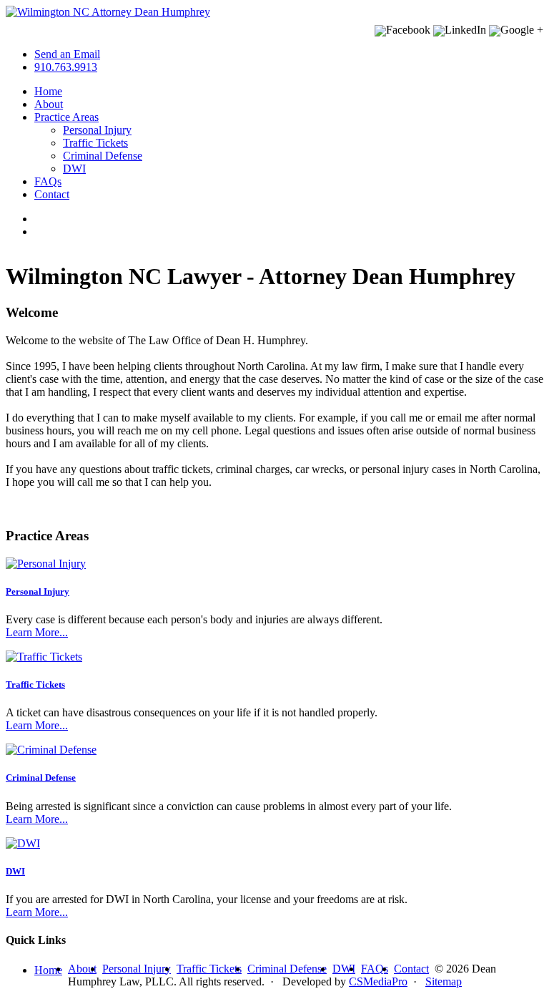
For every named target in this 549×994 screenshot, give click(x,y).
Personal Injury (97, 130)
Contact (51, 194)
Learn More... (37, 632)
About (48, 104)
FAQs (47, 181)
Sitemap (443, 981)
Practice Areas (66, 117)
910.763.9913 (65, 67)
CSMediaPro (378, 981)
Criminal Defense (102, 156)
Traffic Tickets (95, 143)
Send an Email (67, 54)
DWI (74, 168)
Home (48, 91)
